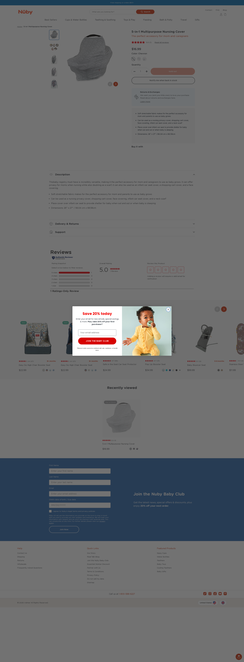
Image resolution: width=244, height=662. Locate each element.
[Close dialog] (168, 309)
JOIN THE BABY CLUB (97, 340)
